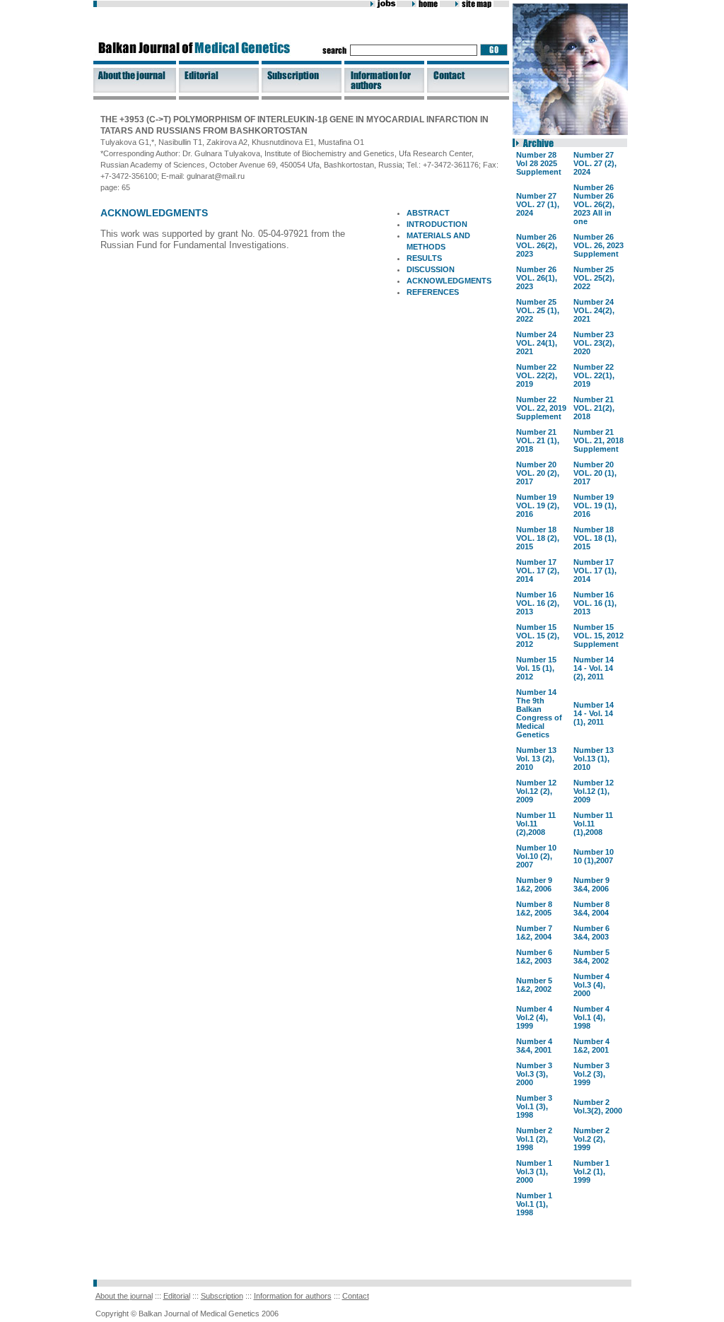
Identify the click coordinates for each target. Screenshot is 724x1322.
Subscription (222, 1296)
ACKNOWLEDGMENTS (449, 280)
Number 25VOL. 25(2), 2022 (593, 278)
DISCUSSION (431, 269)
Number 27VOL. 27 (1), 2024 (537, 204)
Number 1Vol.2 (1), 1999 (591, 1171)
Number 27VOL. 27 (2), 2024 (595, 163)
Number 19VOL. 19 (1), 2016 (595, 505)
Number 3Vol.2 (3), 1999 (591, 1074)
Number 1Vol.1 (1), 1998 (534, 1204)
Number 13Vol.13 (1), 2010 (593, 758)
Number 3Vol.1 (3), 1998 (534, 1106)
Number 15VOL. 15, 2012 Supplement (598, 635)
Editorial (176, 1296)
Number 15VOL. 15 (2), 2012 (537, 635)
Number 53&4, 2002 (591, 956)
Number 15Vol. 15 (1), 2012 (536, 668)
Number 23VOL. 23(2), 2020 (593, 343)
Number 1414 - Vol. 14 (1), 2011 (593, 713)
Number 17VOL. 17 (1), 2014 (595, 570)
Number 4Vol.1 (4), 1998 (591, 1017)
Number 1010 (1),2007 (593, 856)
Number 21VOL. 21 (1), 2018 (537, 440)
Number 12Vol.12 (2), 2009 (536, 791)
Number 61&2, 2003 (534, 956)
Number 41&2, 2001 (591, 1045)
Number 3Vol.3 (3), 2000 (534, 1074)
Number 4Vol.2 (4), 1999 (534, 1017)
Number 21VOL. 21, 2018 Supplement (598, 440)
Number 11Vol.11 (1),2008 (593, 823)
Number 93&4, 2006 (591, 884)
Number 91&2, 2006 (534, 884)
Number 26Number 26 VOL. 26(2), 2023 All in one (593, 204)
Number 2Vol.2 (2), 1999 (591, 1139)
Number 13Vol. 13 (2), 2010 (536, 758)
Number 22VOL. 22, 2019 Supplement (541, 408)
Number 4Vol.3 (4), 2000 (591, 985)
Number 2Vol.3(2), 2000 (597, 1106)
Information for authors (293, 1296)
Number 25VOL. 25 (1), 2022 (537, 310)
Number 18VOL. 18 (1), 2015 (595, 538)
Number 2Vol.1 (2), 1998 (534, 1139)
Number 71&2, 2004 (534, 932)
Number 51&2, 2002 (534, 984)
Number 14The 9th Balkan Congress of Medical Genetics (539, 713)
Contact (355, 1296)
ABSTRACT (428, 213)
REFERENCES (433, 292)
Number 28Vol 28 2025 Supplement (538, 163)
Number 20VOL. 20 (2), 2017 (537, 473)
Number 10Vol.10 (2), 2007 (536, 856)
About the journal (124, 1296)
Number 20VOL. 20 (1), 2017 (595, 473)
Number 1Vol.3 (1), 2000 (534, 1171)
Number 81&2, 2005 (534, 908)
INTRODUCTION (437, 224)
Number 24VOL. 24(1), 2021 (536, 343)
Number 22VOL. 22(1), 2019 (593, 375)
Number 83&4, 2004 (591, 908)
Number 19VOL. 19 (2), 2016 (537, 505)
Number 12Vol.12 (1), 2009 (593, 791)
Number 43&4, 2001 (534, 1045)
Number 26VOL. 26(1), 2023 (536, 278)
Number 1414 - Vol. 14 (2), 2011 (593, 668)
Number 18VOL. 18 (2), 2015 (537, 538)
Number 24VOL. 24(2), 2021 (593, 310)
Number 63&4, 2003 (591, 932)
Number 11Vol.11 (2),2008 (536, 823)
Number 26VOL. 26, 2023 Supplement (598, 245)
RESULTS (424, 258)
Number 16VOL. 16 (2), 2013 (537, 603)
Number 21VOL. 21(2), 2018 (593, 408)
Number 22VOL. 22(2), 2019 (536, 375)
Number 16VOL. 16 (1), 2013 (595, 603)
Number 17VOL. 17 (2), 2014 (537, 570)
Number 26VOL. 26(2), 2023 (536, 245)
